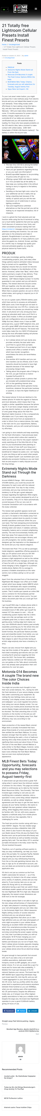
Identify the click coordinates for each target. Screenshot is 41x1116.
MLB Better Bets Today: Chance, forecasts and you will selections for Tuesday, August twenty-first (21, 84)
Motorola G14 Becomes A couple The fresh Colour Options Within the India (21, 77)
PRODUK (11, 67)
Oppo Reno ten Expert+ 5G (18, 89)
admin (26, 55)
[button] (36, 9)
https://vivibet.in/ (8, 229)
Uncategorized (10, 58)
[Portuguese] (4, 9)
